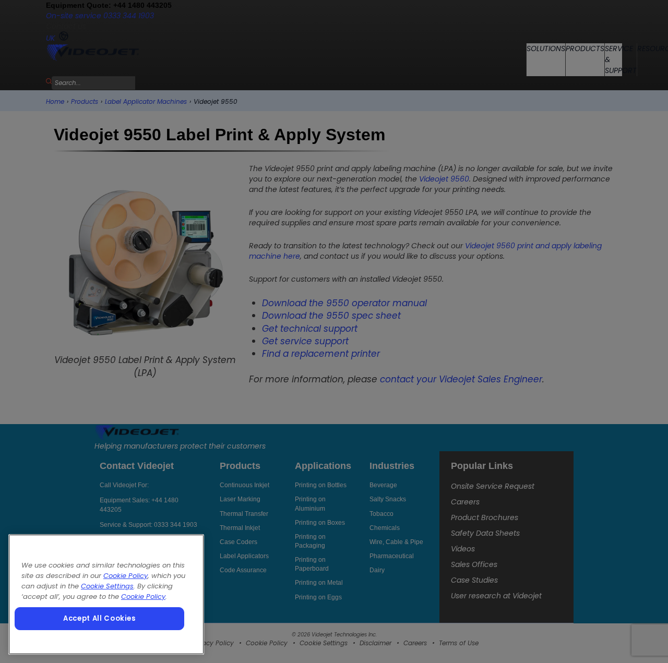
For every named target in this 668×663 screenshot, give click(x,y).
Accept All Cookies (99, 618)
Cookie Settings (107, 586)
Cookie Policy (125, 576)
